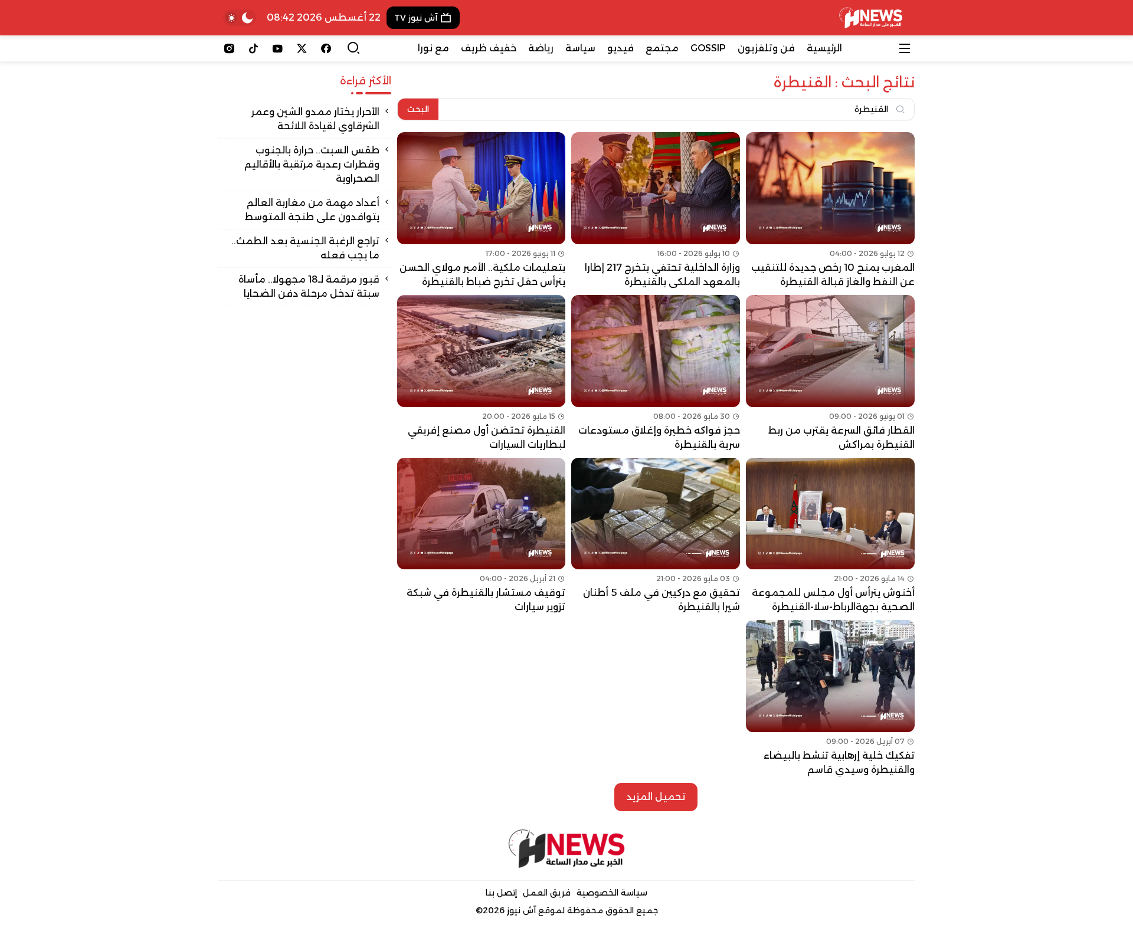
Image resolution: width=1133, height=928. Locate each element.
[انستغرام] (229, 48)
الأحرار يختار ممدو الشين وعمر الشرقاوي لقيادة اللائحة (315, 119)
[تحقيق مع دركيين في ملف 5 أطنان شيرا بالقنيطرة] (655, 536)
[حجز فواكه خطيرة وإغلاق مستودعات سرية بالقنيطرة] (655, 373)
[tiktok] (253, 48)
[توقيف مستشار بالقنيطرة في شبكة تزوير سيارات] (481, 536)
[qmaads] (567, 848)
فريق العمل (547, 892)
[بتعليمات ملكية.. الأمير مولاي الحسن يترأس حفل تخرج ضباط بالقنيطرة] (481, 210)
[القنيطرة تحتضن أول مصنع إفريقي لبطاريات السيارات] (481, 373)
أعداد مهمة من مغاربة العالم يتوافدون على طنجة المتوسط (312, 209)
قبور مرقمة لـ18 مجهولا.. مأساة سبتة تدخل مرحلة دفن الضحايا (308, 286)
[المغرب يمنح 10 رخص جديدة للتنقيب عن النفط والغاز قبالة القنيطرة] (830, 210)
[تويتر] (302, 48)
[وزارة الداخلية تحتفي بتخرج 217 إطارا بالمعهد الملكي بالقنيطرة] (655, 210)
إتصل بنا (501, 892)
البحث (418, 109)
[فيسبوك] (326, 48)
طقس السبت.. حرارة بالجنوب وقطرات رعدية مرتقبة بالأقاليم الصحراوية (311, 164)
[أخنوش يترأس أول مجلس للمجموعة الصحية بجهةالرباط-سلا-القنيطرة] (830, 536)
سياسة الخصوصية (612, 892)
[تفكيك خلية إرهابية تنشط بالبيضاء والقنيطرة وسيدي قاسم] (830, 698)
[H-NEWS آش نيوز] (871, 17)
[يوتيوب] (278, 48)
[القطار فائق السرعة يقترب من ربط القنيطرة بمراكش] (830, 373)
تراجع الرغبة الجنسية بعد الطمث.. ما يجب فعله (305, 248)
